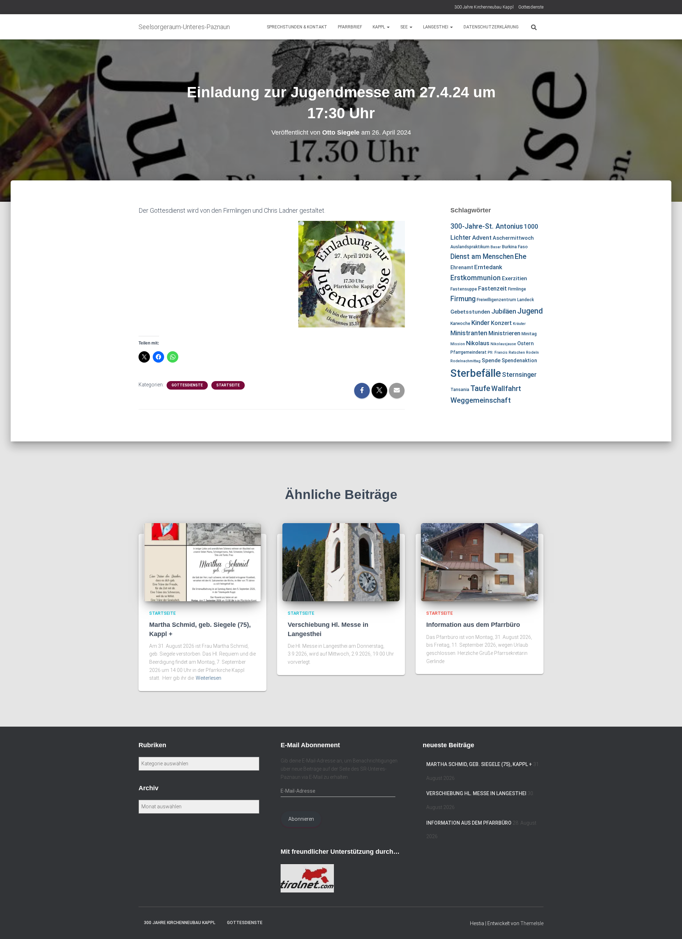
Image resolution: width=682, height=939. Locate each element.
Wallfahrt (506, 388)
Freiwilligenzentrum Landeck (505, 299)
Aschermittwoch (513, 238)
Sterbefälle (475, 373)
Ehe (520, 256)
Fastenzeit (492, 288)
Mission (457, 344)
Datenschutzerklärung (491, 27)
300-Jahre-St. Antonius (486, 226)
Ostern (525, 343)
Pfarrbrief (350, 27)
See (404, 27)
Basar (496, 247)
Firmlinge (517, 289)
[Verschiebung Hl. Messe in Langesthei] (341, 562)
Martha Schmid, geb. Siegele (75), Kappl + (479, 764)
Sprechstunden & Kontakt (297, 27)
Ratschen (517, 352)
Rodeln (532, 352)
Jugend (530, 310)
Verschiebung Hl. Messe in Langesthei (476, 793)
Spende (491, 360)
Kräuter (519, 323)
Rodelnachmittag (465, 361)
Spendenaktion (519, 360)
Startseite (228, 385)
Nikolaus (477, 343)
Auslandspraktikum (469, 246)
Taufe (480, 388)
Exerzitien (514, 278)
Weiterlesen (208, 678)
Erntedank (488, 267)
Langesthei (436, 27)
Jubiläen (503, 311)
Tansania (459, 389)
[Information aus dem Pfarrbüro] (479, 562)
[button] (388, 27)
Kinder (480, 322)
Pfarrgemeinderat (468, 352)
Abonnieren (301, 819)
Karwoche (460, 323)
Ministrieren (504, 333)
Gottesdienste (530, 7)
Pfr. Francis (498, 352)
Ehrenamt (461, 267)
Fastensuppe (463, 289)
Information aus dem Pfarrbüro (473, 624)
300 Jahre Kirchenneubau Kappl (484, 7)
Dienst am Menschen (482, 257)
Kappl (379, 27)
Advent (482, 237)
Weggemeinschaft (480, 400)
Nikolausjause (503, 344)
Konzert (501, 323)
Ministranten (468, 333)
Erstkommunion (475, 278)
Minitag (529, 333)
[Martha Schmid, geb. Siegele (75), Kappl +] (202, 562)
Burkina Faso (515, 246)
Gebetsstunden (470, 312)
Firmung (463, 299)
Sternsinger (519, 375)
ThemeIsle (531, 923)
